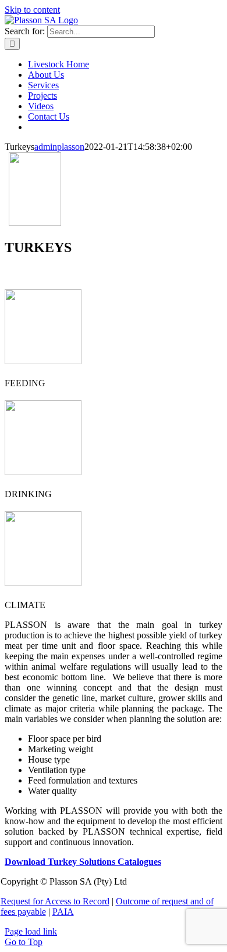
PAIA (63, 912)
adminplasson (59, 147)
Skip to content (32, 10)
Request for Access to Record (55, 901)
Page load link (31, 931)
